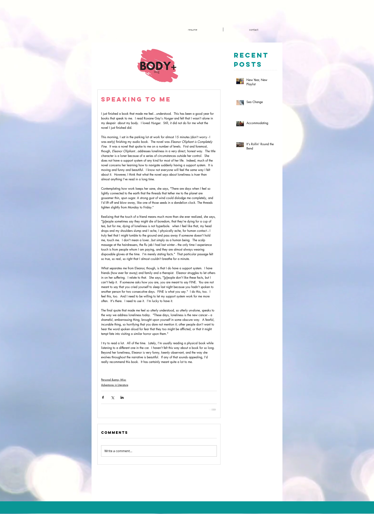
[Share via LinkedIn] (122, 397)
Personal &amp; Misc (113, 379)
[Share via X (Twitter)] (112, 397)
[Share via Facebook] (103, 397)
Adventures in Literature (114, 385)
